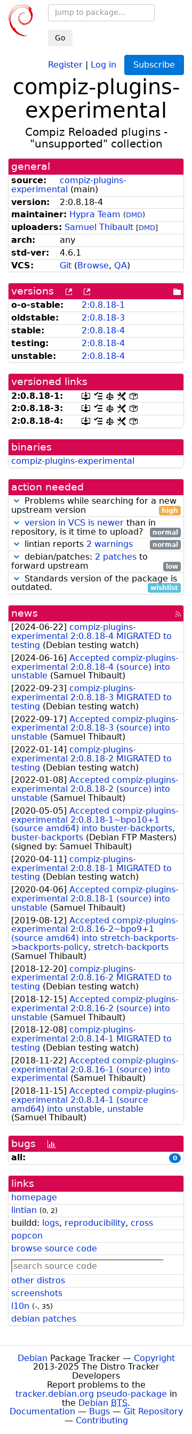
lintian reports (100, 544)
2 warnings (109, 544)
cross (142, 1223)
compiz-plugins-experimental (68, 184)
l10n (20, 1306)
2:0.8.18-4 (103, 330)
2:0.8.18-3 (103, 318)
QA (120, 265)
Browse (93, 265)
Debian (32, 1358)
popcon (27, 1236)
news (24, 613)
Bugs (99, 1411)
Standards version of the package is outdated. (94, 584)
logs (50, 1223)
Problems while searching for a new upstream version (94, 506)
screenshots (36, 1293)
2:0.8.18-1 (103, 305)
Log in (103, 64)
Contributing (102, 1420)
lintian (24, 1210)
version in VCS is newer (74, 523)
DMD (134, 215)
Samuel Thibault (99, 227)
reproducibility (95, 1223)
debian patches (43, 1319)
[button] (16, 501)
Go (60, 38)
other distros (38, 1280)
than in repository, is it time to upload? (94, 528)
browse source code (54, 1248)
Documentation (42, 1411)
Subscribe (154, 65)
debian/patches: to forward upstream (94, 562)
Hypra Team (95, 214)
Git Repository (153, 1411)
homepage (34, 1197)
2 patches (116, 557)
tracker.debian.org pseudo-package (91, 1394)
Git (65, 265)
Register (65, 64)
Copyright (154, 1358)
